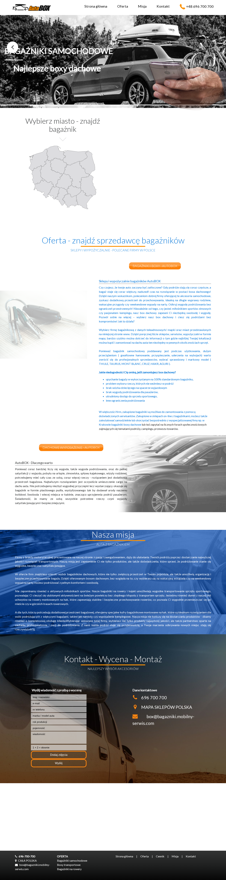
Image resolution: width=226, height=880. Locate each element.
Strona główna (95, 6)
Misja (142, 6)
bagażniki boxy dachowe (126, 424)
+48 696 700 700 (200, 6)
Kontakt (163, 6)
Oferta (122, 6)
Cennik (160, 856)
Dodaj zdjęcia (58, 754)
